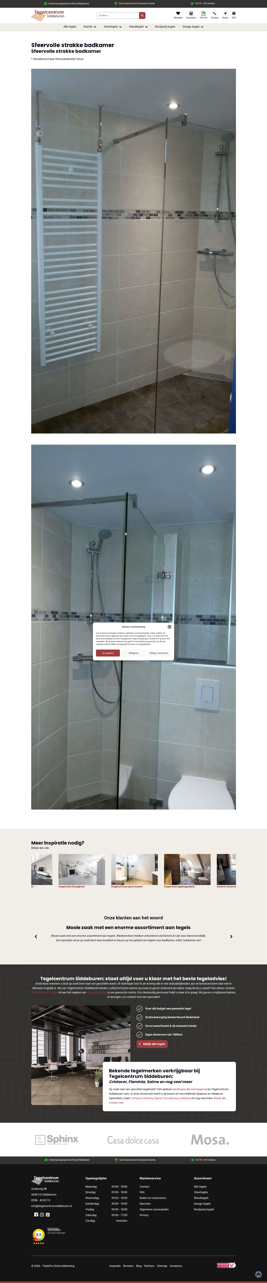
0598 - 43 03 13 (40, 1200)
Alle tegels (70, 26)
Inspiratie (115, 1266)
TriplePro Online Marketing (58, 1266)
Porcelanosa (170, 1098)
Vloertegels (111, 26)
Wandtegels (136, 26)
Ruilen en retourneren (153, 1198)
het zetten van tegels (45, 992)
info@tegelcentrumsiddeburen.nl (51, 1206)
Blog (139, 1266)
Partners (149, 1266)
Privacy (144, 1215)
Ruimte (88, 26)
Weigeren (133, 653)
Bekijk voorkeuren (159, 653)
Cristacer (136, 1098)
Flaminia (148, 1098)
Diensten (145, 1203)
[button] (169, 626)
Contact (144, 1186)
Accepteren (108, 653)
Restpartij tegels (165, 26)
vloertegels (197, 1089)
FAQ (142, 1192)
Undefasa (185, 1098)
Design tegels (191, 26)
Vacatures (176, 1266)
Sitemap (162, 1266)
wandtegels (179, 1089)
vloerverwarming (97, 992)
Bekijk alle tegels (154, 1044)
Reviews (128, 1266)
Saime (158, 1098)
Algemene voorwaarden (154, 1209)
